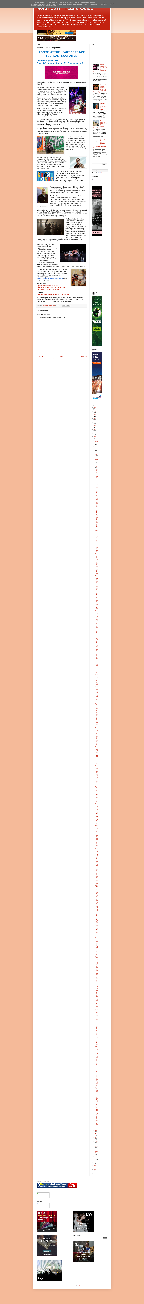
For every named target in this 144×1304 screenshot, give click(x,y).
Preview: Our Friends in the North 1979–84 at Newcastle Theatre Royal (100, 88)
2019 (95, 433)
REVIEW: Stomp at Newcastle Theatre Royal (96, 793)
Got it (112, 4)
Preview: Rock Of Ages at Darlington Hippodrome (96, 755)
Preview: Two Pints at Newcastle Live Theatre (96, 694)
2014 (95, 1173)
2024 (95, 414)
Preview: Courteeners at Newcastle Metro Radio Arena (96, 479)
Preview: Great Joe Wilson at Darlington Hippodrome (96, 662)
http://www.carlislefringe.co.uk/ (47, 285)
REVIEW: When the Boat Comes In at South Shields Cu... (96, 714)
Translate (104, 172)
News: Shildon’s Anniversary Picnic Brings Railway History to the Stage (100, 124)
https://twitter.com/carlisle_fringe (48, 289)
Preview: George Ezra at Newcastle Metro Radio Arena (96, 813)
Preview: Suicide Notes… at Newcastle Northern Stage (96, 541)
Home (62, 356)
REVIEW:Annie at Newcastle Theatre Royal (103, 106)
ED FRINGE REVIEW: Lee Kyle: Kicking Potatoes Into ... (96, 996)
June (96, 1134)
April (96, 1141)
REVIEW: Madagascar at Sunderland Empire (96, 583)
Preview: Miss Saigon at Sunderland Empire (96, 600)
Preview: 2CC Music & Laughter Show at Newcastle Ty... (96, 641)
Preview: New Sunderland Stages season (96, 876)
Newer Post (40, 356)
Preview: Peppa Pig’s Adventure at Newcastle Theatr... (96, 925)
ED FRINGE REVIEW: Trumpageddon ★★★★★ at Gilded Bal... (96, 970)
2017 (95, 1162)
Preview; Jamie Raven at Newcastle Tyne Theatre (96, 1035)
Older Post (83, 356)
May (96, 1137)
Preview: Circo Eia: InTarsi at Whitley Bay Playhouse (96, 858)
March (96, 1146)
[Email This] (63, 306)
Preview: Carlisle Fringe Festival (96, 679)
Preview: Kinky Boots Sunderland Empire (96, 1017)
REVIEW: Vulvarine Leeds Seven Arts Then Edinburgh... (96, 1117)
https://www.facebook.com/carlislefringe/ (51, 287)
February (96, 1152)
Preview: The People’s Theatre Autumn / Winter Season (96, 563)
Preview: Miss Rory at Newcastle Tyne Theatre (96, 499)
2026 (95, 407)
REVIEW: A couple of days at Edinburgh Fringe (96, 946)
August (96, 466)
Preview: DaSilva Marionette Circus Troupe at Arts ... (96, 519)
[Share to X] (66, 306)
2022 (95, 422)
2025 (95, 411)
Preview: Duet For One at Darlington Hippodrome (96, 1055)
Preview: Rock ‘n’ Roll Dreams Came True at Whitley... (96, 620)
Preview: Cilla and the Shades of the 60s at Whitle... (96, 736)
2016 (95, 1165)
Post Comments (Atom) (50, 359)
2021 (95, 425)
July (96, 1130)
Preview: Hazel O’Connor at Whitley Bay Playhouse (96, 1076)
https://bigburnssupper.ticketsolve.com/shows (53, 294)
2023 (95, 418)
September (96, 460)
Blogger (79, 1285)
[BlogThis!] (65, 306)
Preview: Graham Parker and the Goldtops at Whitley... (96, 836)
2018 (95, 436)
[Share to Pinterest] (69, 306)
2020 (95, 429)
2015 (95, 1169)
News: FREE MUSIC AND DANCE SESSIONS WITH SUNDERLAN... (96, 899)
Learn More (104, 4)
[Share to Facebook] (68, 306)
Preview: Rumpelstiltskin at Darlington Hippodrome (96, 775)
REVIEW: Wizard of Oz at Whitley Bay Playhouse (96, 1096)
